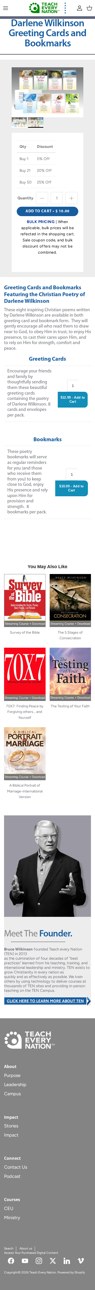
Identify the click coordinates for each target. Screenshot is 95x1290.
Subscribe (47, 673)
